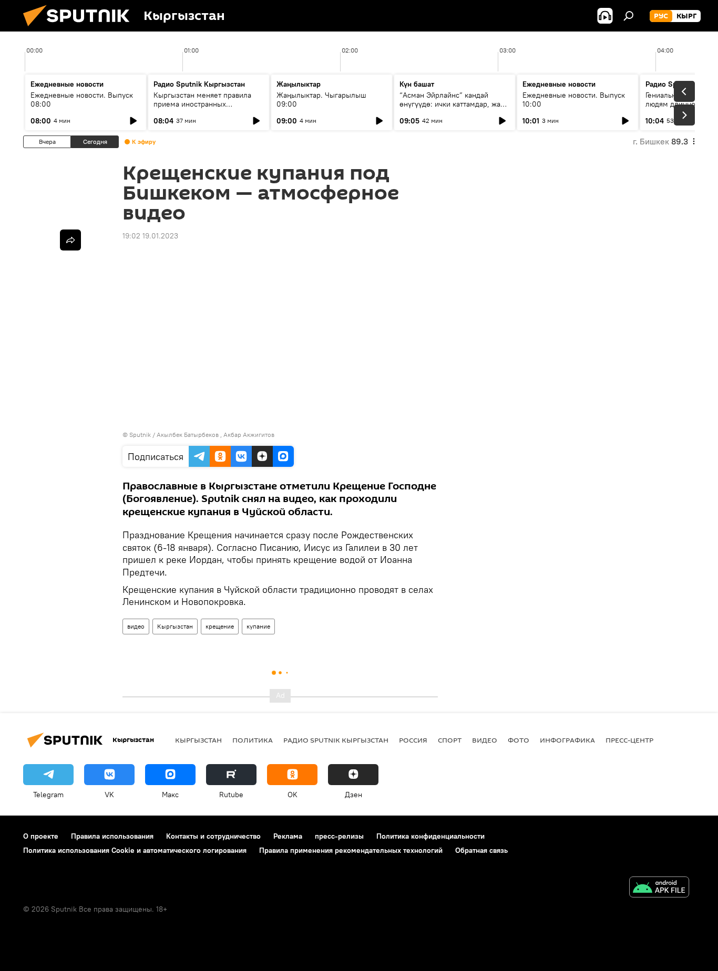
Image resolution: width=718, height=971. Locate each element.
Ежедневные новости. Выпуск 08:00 (81, 99)
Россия (413, 740)
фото (518, 740)
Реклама (287, 836)
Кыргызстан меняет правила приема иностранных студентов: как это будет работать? (202, 108)
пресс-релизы (339, 836)
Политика (252, 740)
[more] (70, 239)
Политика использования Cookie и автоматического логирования (135, 850)
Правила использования (112, 836)
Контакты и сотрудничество (213, 836)
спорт (449, 740)
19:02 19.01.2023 (150, 236)
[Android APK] (659, 888)
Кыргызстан (175, 626)
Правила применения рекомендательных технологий (351, 850)
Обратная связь (481, 850)
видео (136, 626)
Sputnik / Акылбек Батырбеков (174, 434)
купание (258, 626)
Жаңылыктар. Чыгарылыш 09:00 (321, 99)
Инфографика (567, 740)
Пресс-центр (629, 740)
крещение (220, 626)
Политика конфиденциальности (430, 836)
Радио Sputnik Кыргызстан (199, 84)
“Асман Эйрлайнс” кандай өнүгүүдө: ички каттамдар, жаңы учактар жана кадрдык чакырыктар (454, 108)
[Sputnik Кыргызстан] (80, 29)
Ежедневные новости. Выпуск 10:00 (573, 99)
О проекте (40, 836)
